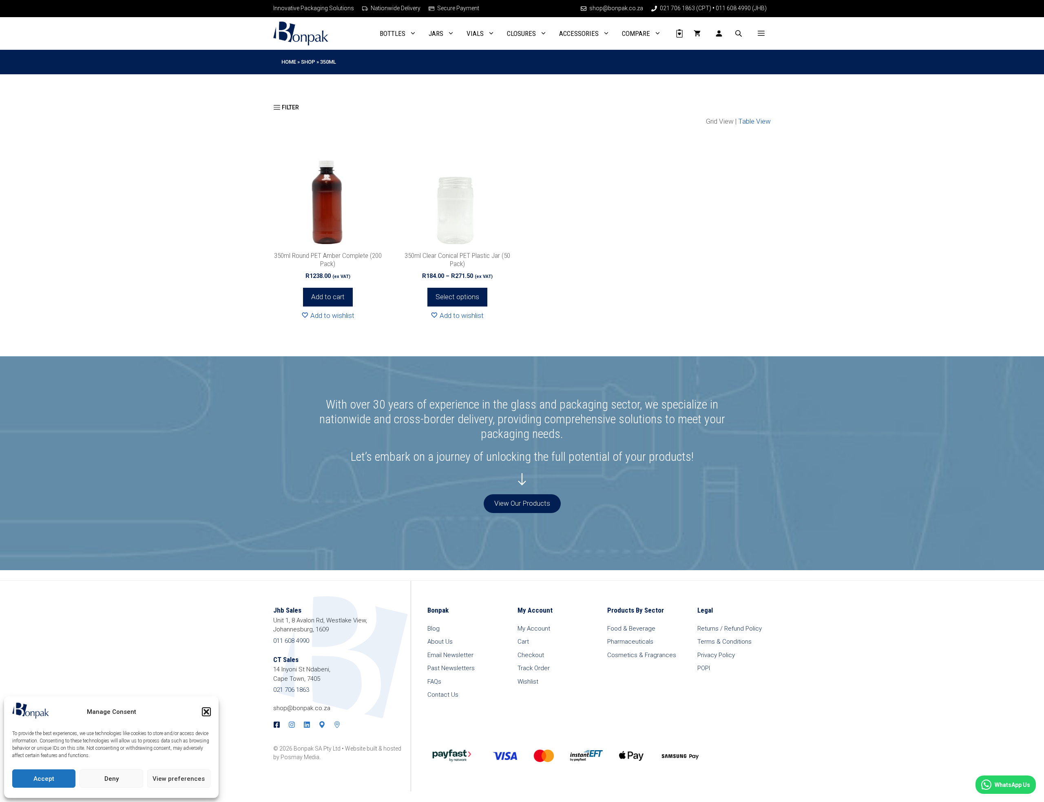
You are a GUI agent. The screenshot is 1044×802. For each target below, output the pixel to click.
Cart (523, 641)
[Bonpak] (300, 33)
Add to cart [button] (328, 297)
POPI (703, 668)
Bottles (392, 33)
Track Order (534, 668)
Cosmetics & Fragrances (641, 655)
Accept (43, 778)
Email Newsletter (450, 655)
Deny (111, 778)
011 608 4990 (291, 640)
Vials (475, 33)
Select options (457, 297)
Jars (436, 33)
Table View (754, 121)
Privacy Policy (716, 655)
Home (288, 62)
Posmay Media (300, 757)
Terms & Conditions (724, 641)
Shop (308, 62)
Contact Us (442, 694)
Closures (521, 33)
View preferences (179, 778)
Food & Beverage (631, 628)
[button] (206, 712)
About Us (440, 641)
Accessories (579, 33)
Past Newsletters (451, 668)
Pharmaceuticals (630, 641)
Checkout (531, 655)
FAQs (434, 681)
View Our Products (522, 503)
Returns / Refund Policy (729, 628)
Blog (433, 628)
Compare (636, 33)
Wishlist (528, 681)
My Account (534, 628)
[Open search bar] (739, 33)
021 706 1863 (291, 689)
